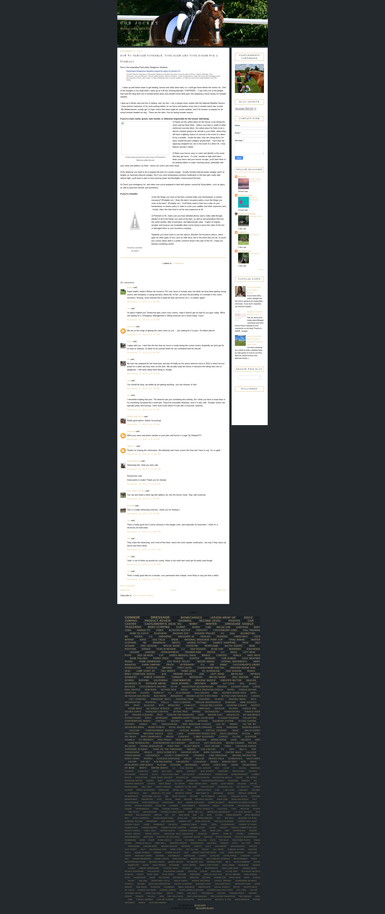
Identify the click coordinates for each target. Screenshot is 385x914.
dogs (234, 652)
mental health (175, 862)
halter (132, 762)
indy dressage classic (197, 724)
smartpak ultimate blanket (242, 802)
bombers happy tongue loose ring (193, 718)
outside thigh (170, 868)
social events (221, 887)
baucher (149, 705)
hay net (145, 762)
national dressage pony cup (204, 640)
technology (212, 712)
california (161, 680)
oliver (131, 868)
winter (211, 624)
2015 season (240, 677)
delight (175, 721)
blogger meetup (179, 630)
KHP (254, 749)
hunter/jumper (163, 762)
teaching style (133, 893)
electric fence (175, 780)
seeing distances (195, 802)
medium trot (229, 762)
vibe (130, 899)
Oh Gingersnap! (244, 251)
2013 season (183, 693)
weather (200, 683)
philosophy (154, 871)
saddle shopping (224, 643)
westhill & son (223, 899)
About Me (160, 40)
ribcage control (204, 799)
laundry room (240, 687)
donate (253, 830)
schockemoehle (150, 802)
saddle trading (222, 881)
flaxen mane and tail (211, 668)
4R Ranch (242, 177)
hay (154, 724)
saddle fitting (196, 643)
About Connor (135, 40)
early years (132, 759)
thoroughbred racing (159, 730)
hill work (218, 849)
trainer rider (236, 893)
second (141, 884)
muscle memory (242, 862)
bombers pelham (133, 821)
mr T (228, 862)
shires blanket (216, 802)
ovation (186, 868)
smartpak (130, 693)
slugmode (169, 887)
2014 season (202, 693)
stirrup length (168, 890)
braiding (130, 687)
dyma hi (227, 834)
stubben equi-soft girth (220, 890)
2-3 (202, 665)
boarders (162, 718)
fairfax (148, 759)
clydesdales (228, 824)
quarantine (140, 877)
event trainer (223, 837)
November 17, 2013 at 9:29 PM (143, 439)
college (251, 752)
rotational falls (161, 881)
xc (222, 633)
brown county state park (202, 696)
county (223, 827)
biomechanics (191, 617)
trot (160, 715)
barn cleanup (212, 752)
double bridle (132, 834)
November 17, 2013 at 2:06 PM (143, 320)
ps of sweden (233, 874)
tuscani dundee (190, 730)
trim (161, 896)
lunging (150, 652)
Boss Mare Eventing (136, 491)
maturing (218, 793)
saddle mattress (201, 881)
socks (128, 805)
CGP (251, 620)
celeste (173, 824)
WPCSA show (171, 646)
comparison (205, 774)
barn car (183, 818)
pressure (195, 874)
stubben (173, 805)
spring (196, 712)
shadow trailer (205, 633)
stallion (134, 730)
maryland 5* (202, 793)
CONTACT (242, 232)
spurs (205, 765)
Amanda (130, 506)
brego (170, 737)
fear (142, 840)
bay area (167, 771)
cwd (208, 627)
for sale (224, 840)
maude (231, 793)
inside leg (178, 790)
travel (179, 658)
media (254, 859)
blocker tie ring (248, 818)
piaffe (204, 871)
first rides (165, 783)
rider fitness (156, 727)
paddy (184, 690)
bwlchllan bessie (224, 821)
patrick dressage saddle (207, 690)
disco (248, 617)
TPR (127, 705)
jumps (128, 856)
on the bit (249, 724)
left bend (217, 674)
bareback (159, 643)
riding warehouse (151, 746)
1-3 (150, 636)
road (246, 877)
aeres (196, 627)
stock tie (161, 805)
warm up (159, 693)
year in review (166, 649)
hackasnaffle (238, 846)
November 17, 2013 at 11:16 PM (144, 454)
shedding (232, 727)
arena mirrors (233, 815)
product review (158, 620)
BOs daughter (143, 815)
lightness (133, 793)
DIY (166, 815)
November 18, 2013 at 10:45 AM (144, 469)
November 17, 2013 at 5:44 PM (143, 352)
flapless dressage (168, 759)
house (138, 636)
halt (143, 849)
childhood (130, 774)
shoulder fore (243, 884)
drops (215, 834)
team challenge (153, 893)
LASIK (180, 734)
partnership (211, 868)
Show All (261, 269)
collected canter (211, 705)
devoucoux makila (222, 777)
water (211, 652)
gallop (200, 759)
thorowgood (142, 809)
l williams (229, 790)
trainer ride (193, 652)
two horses (245, 896)
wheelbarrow (242, 899)
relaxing (130, 746)
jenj (127, 671)
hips (257, 740)
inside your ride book (204, 852)
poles (168, 799)
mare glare (197, 859)
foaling (202, 840)
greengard (134, 846)
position (130, 649)
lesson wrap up (223, 617)
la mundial (200, 762)
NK (144, 643)
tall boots (168, 671)
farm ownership (150, 661)
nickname (174, 865)
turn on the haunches (180, 715)
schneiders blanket (246, 881)
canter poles (132, 824)
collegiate (188, 774)
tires (228, 746)
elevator (250, 737)
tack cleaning (182, 702)
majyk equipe (234, 646)
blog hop (217, 649)
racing (252, 743)
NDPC (254, 693)
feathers (204, 699)
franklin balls (143, 843)
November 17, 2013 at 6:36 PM (143, 388)
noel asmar (228, 865)
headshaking (169, 724)
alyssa (219, 815)
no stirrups (208, 796)
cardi (146, 824)
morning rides (214, 862)
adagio (242, 768)
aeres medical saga (182, 655)
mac (145, 793)
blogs (252, 683)
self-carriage (203, 727)
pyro (127, 877)
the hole (192, 893)
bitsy (148, 718)
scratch (129, 884)
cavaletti (190, 705)
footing (129, 724)
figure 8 (130, 740)
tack (245, 643)
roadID (256, 877)
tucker (256, 809)
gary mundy (227, 783)
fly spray (180, 783)
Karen (129, 341)
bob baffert (207, 771)
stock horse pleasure (191, 890)
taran (234, 765)
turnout (177, 677)
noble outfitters (209, 865)
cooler (223, 737)
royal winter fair (180, 727)
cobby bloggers (204, 737)
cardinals (159, 824)
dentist (255, 705)
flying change (247, 721)
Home (173, 590)
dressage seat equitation (179, 834)
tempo (180, 893)
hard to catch (139, 633)
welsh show (217, 677)
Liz (201, 815)
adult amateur (229, 734)
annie (223, 665)
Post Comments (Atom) (142, 595)
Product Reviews (248, 40)
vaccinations (150, 812)
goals (237, 655)
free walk (160, 843)
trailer (205, 636)
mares (214, 762)
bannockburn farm (163, 818)
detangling (239, 830)
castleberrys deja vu (163, 624)
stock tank (220, 765)
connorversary (239, 774)
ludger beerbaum (141, 859)
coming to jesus (248, 824)
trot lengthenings (197, 896)
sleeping (155, 887)
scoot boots (192, 746)
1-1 (174, 768)
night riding (189, 865)
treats (128, 896)
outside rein (168, 690)
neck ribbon (159, 865)
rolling (143, 881)
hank (234, 740)
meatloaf (237, 674)
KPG (242, 683)
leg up (220, 724)
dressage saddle (239, 624)
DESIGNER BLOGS (205, 908)
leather (256, 790)
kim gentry (182, 762)
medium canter (157, 862)
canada (255, 696)
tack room (228, 805)
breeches (174, 705)
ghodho (224, 843)
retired (207, 877)
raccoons (164, 877)
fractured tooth (241, 840)
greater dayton (231, 680)
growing (185, 846)
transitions (249, 765)
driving (167, 668)
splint (236, 887)
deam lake (215, 830)
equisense (253, 649)
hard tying (176, 849)
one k (253, 762)
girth (177, 708)
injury (189, 708)
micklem (220, 708)
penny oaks (161, 658)
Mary (193, 624)
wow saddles (248, 702)
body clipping (158, 627)
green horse (219, 740)
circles (144, 774)
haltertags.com (158, 849)
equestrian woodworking (197, 687)
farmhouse (130, 840)
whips (143, 768)
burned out (185, 821)
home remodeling (138, 743)
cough (212, 827)
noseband (243, 865)
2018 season (198, 649)
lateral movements (234, 661)
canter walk (233, 752)
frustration (197, 843)
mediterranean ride (135, 862)
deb (227, 830)
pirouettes (147, 799)
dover (239, 777)
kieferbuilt (174, 856)
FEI (173, 815)
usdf (201, 715)
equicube (233, 780)
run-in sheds (181, 881)
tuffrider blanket (136, 749)
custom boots (167, 830)
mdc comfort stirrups (218, 859)
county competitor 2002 (244, 827)
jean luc (194, 743)
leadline (214, 856)
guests (198, 846)
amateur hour (190, 752)
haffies (253, 846)
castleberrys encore (153, 687)
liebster (245, 856)
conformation (181, 680)
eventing (192, 646)
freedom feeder (178, 843)
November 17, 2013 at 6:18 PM (143, 373)
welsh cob (223, 627)
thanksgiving (232, 712)
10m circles (208, 749)
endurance (192, 780)
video (159, 630)
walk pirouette (186, 899)
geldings (212, 843)
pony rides (168, 874)
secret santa (133, 712)
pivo (159, 799)
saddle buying (247, 690)
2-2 (169, 693)
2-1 (223, 652)
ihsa (186, 852)
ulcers (144, 693)
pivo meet (216, 871)
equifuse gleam (192, 837)
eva (164, 674)
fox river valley (178, 661)
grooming (165, 636)
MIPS (209, 815)
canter (130, 624)
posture (176, 765)
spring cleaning (143, 805)
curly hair (150, 830)
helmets (246, 740)
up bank (130, 768)
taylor (253, 890)
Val (128, 359)
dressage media (255, 216)
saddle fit (143, 630)
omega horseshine (149, 868)
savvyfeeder (131, 802)
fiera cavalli (165, 840)
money (234, 724)
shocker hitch (203, 884)
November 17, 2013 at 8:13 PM (143, 424)
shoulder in (186, 636)
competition (131, 827)
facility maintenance (246, 837)
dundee (150, 780)
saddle (146, 649)
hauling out (207, 787)
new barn (151, 690)
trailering (133, 627)
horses (158, 852)
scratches (168, 802)
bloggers (160, 633)
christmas (241, 636)
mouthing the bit (152, 796)
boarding (235, 649)
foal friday (165, 740)
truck (170, 665)
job (201, 674)
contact (161, 721)
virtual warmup (144, 899)
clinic (180, 627)
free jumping (184, 740)
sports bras (250, 887)
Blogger (200, 905)
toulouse (222, 809)
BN (126, 636)
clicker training (228, 718)
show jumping (151, 665)
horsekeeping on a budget (169, 743)
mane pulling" (179, 859)
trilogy (151, 896)
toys (233, 809)
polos (140, 874)
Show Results (218, 40)
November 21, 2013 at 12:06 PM (144, 532)
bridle (206, 655)
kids (217, 790)
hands (143, 724)
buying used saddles (234, 696)
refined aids (179, 877)
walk (236, 730)
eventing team (185, 699)
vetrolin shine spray (172, 812)
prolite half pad (213, 874)
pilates (233, 708)
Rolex (251, 671)
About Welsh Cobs (188, 40)
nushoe (256, 865)
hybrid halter (172, 852)
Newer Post (125, 590)
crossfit (202, 630)
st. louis (129, 890)
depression (182, 777)
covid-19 (151, 668)
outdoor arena (156, 683)
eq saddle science (158, 708)
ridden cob (220, 877)
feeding (222, 687)
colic (155, 774)
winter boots (159, 768)
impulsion (164, 790)
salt (255, 799)
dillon (236, 737)
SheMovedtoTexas (135, 416)
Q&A (232, 633)
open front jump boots (139, 765)
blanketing (248, 633)
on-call (223, 796)
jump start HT (145, 671)
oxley (198, 868)
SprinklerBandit (133, 461)
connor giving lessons (173, 827)
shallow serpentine (159, 884)
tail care (241, 890)
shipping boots (251, 727)
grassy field (216, 759)
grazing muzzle (206, 680)
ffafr (151, 840)
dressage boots (133, 780)
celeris (253, 771)
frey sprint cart (198, 783)
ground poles (182, 674)
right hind (222, 799)
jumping (131, 620)
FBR (215, 693)
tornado (178, 263)
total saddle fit (204, 809)
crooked (199, 755)
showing (184, 620)
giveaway (201, 740)
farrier (246, 780)
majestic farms (183, 793)
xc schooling (211, 671)
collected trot (170, 774)
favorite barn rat (134, 783)
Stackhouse (132, 752)
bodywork (160, 696)
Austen (194, 658)
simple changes (154, 677)
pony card (152, 874)
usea (257, 896)
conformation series (138, 721)
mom (252, 646)
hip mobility (243, 787)
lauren (202, 856)
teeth (170, 893)
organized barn (134, 727)
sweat (216, 805)
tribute (139, 896)
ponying (182, 874)
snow (174, 640)
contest (221, 655)
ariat (137, 705)
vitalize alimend (165, 899)
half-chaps (253, 759)
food (212, 840)
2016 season (145, 655)
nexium (193, 796)
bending (210, 658)
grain (257, 843)
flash (179, 840)
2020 (231, 749)
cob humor (229, 658)
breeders (176, 696)
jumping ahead (203, 790)
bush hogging (203, 821)
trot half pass (175, 896)
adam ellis (233, 715)
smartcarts (204, 887)
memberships (131, 796)
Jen (128, 308)
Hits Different (254, 235)
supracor (204, 805)
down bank (135, 708)
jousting (252, 852)
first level (184, 668)
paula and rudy (230, 868)
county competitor (176, 755)
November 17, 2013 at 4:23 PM (143, 334)
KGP (195, 815)
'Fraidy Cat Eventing (246, 214)
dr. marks (252, 777)
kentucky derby (143, 856)
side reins (141, 887)
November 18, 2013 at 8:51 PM (143, 514)
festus (151, 783)
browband (152, 821)
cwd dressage (218, 755)
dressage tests (161, 699)
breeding (223, 771)
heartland (211, 646)
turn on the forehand (167, 749)
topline (221, 893)
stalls (165, 702)
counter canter (237, 705)
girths (253, 783)
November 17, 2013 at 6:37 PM (143, 410)
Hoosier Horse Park (234, 693)
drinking (202, 834)
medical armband (248, 793)
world (142, 902)
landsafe (243, 790)
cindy (214, 824)
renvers (194, 877)
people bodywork (134, 871)
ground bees (150, 846)
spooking (150, 702)
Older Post (221, 590)
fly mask (189, 840)
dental (189, 721)
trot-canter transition (223, 896)
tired (156, 809)
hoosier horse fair (243, 668)
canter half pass (247, 821)
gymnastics (235, 759)
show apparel (180, 683)
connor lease (197, 827)
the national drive (247, 805)
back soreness (141, 818)
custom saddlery (188, 830)
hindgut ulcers (236, 849)
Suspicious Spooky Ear (202, 734)
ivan (222, 852)
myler (257, 862)
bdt (219, 818)
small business (186, 887)
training (222, 636)
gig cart (246, 843)
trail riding (237, 640)
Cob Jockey (140, 23)
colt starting (137, 699)
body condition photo (140, 674)
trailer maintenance (208, 702)
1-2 (183, 649)
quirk (152, 877)
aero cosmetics (166, 752)
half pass (253, 655)
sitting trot (180, 712)
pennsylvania (250, 868)
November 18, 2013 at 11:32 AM (144, 484)
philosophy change (174, 871)
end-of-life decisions (168, 837)
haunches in (133, 683)
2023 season (204, 768)
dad (204, 830)
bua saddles (168, 821)
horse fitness (142, 852)
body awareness (151, 737)
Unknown (131, 326)
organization (133, 702)
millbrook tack (195, 862)
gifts (235, 843)
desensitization (200, 777)
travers (252, 893)
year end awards (158, 902)
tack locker (212, 746)
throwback (207, 893)
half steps (131, 849)
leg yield (158, 640)
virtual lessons (216, 730)
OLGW (226, 768)
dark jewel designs (161, 777)
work (214, 683)
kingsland (189, 856)
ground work (237, 699)
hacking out (181, 633)
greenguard (131, 787)
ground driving (169, 846)
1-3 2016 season (243, 812)
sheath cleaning (183, 884)
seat (180, 802)
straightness (170, 652)
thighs (128, 809)
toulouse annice (246, 746)
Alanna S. (131, 446)
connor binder (149, 827)
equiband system (223, 721)
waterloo (196, 677)
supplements (188, 805)
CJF (161, 655)
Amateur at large (245, 195)
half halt (147, 787)
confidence (153, 755)
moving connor (235, 743)
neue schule (179, 796)
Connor (132, 617)
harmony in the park (186, 787)
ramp (178, 799)
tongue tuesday (170, 809)
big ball (229, 818)
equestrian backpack (213, 780)
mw (166, 796)
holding (253, 849)
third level (188, 671)
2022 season (186, 768)
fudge (214, 783)
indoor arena (206, 661)
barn (155, 771)
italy (189, 790)
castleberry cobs (225, 630)
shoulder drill (223, 884)
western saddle (153, 734)
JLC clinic (229, 683)
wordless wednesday (219, 812)
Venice (148, 752)
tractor (244, 809)
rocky (131, 881)
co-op (174, 687)
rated (231, 690)
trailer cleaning (142, 715)
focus (188, 759)
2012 (170, 734)
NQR (217, 768)
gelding (242, 783)
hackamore (221, 846)
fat (255, 780)
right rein (235, 877)
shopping (242, 627)
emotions (148, 837)
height (205, 849)
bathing (144, 680)
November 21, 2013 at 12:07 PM (144, 549)
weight (191, 749)
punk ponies (250, 874)
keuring (160, 856)
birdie (179, 771)
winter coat (215, 715)
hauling (251, 680)
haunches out (225, 787)
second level (210, 620)
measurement (241, 859)
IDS (212, 665)
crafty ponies (132, 830)
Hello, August (254, 253)
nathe (146, 865)
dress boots (152, 834)
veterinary (187, 665)
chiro (204, 824)
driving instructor (244, 755)
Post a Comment (127, 586)
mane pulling (138, 658)
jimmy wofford (236, 852)
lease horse (230, 856)
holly (128, 852)
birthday (191, 771)
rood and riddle (240, 799)
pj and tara (232, 871)
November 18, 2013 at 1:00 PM (143, 499)
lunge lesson (161, 859)
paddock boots (239, 796)
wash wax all (195, 812)
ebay (160, 780)
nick (253, 699)
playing (161, 765)
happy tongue (163, 787)
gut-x (208, 846)
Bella (243, 749)
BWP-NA (158, 815)
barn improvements (202, 818)
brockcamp (238, 771)
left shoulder (213, 743)
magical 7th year (161, 793)
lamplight (204, 708)
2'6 (222, 749)
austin (246, 734)
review (188, 799)
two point (133, 812)
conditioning (132, 755)
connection (221, 774)
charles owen (189, 824)
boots (176, 643)
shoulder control (157, 712)
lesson (134, 652)
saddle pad (249, 708)
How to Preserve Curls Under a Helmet (254, 290)
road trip (173, 746)
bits (161, 705)
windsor (230, 702)
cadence (184, 737)
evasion (208, 837)
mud (243, 762)
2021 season (149, 646)
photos (234, 620)
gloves (219, 699)
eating (240, 834)
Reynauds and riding (137, 696)
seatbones (191, 765)
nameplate (133, 865)
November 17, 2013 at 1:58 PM (143, 302)
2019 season (233, 671)
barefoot (143, 771)
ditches (203, 721)
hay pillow (192, 849)
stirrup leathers (147, 890)
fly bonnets (146, 740)
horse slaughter (146, 790)
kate (143, 640)
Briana (130, 287)
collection (250, 718)
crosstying (141, 777)
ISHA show (184, 815)
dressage (160, 617)
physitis (192, 871)
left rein (249, 652)
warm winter (204, 899)
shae (219, 727)
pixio (128, 655)
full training (251, 630)
